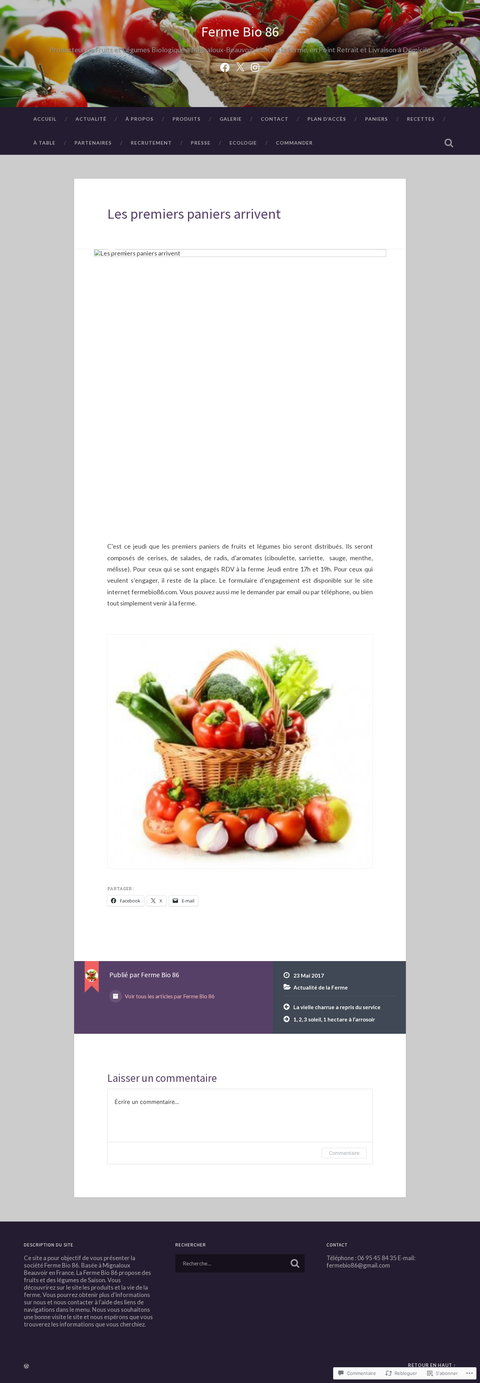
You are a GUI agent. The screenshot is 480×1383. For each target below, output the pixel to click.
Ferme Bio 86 (240, 31)
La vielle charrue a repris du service (337, 1007)
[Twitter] (240, 66)
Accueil (45, 119)
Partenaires (93, 143)
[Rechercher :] (240, 1263)
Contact (274, 119)
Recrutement (151, 143)
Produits (187, 119)
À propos (139, 119)
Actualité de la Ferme (320, 987)
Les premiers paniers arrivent (194, 214)
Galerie (231, 119)
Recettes (421, 119)
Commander (294, 143)
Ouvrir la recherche (449, 143)
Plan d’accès (326, 119)
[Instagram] (255, 66)
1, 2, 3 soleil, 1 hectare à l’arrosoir (334, 1019)
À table (44, 143)
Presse (200, 143)
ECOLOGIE (243, 143)
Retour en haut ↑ (432, 1365)
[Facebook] (225, 66)
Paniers (376, 119)
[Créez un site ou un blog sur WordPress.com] (26, 1366)
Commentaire (344, 1153)
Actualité (91, 119)
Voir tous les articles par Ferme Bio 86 (169, 996)
